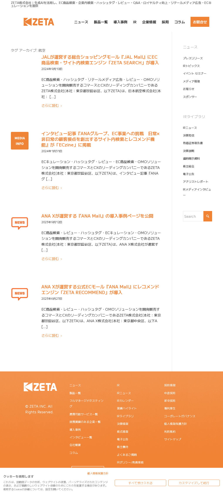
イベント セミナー (194, 73)
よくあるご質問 (127, 455)
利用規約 (170, 431)
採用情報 (170, 385)
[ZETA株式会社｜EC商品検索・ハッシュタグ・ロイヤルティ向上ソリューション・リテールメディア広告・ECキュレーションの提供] (39, 22)
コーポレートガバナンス (179, 416)
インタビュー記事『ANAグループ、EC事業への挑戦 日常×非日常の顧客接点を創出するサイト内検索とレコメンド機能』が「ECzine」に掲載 (100, 139)
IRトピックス (191, 66)
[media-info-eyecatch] (20, 141)
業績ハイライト (127, 408)
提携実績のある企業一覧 (85, 422)
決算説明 (188, 151)
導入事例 (75, 429)
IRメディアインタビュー (197, 192)
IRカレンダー (125, 400)
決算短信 (188, 135)
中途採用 (170, 393)
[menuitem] (81, 22)
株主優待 (122, 447)
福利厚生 (170, 408)
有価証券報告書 (193, 143)
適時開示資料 (191, 158)
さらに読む (50, 105)
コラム (73, 453)
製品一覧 (75, 393)
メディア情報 (191, 81)
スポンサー (190, 97)
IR (118, 385)
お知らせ (188, 89)
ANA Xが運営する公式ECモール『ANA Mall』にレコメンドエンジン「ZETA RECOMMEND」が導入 (100, 289)
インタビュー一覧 (80, 437)
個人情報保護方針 (175, 424)
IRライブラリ (125, 416)
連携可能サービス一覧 (83, 414)
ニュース (75, 385)
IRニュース (190, 128)
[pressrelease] (20, 223)
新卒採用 (170, 400)
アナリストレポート (195, 181)
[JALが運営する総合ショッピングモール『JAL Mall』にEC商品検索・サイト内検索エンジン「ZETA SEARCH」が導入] (20, 64)
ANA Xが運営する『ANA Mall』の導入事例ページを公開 (97, 216)
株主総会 (188, 166)
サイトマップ (172, 439)
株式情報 (122, 431)
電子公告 (188, 174)
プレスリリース (193, 58)
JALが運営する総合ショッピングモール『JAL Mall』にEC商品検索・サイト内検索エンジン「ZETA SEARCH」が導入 (100, 60)
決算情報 (122, 424)
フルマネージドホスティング (86, 403)
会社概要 (75, 445)
